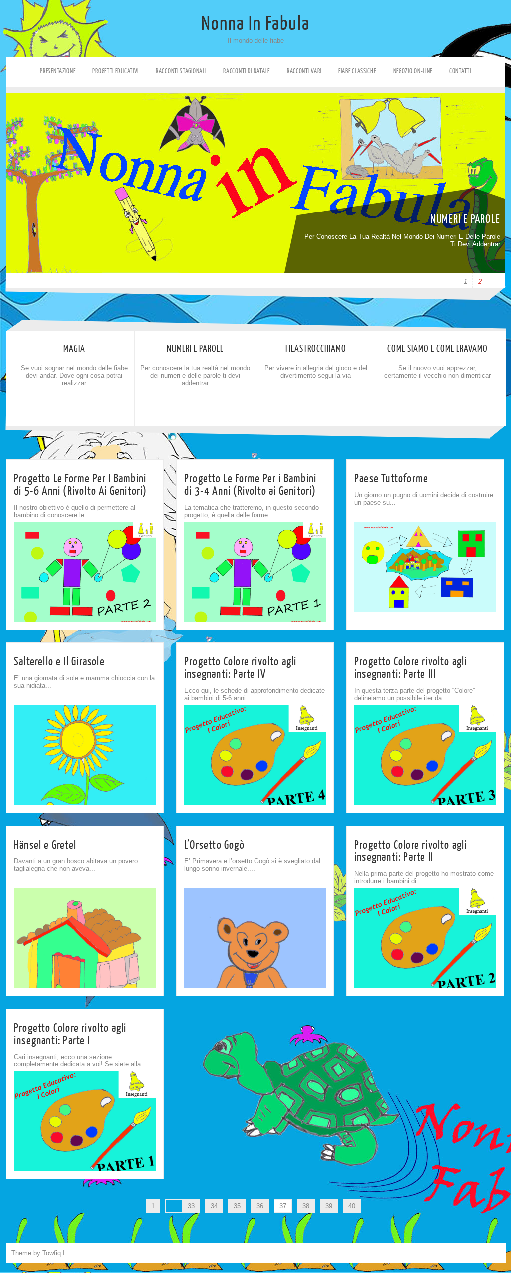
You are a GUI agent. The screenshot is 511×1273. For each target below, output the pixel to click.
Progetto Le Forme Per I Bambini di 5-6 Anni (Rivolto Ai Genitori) (80, 484)
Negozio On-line (413, 71)
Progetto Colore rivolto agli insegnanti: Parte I (70, 1034)
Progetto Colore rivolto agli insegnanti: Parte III (410, 667)
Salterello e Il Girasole (59, 661)
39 (328, 1206)
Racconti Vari (304, 71)
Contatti (460, 71)
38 (305, 1206)
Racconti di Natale (246, 71)
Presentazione (57, 71)
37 (282, 1206)
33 (191, 1206)
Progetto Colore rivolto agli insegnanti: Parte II (410, 851)
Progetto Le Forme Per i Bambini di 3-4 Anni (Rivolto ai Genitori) (250, 484)
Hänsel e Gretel (45, 845)
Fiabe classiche (357, 71)
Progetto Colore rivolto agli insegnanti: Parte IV (240, 667)
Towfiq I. (54, 1253)
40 (351, 1206)
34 (214, 1206)
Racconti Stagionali (181, 71)
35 (237, 1206)
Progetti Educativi (115, 71)
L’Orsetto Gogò (214, 845)
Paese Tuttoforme (391, 478)
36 (259, 1206)
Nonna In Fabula (255, 23)
